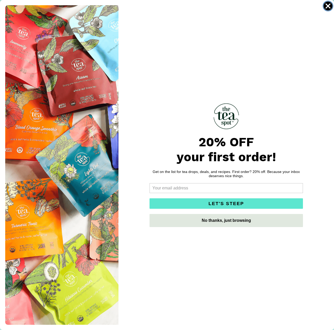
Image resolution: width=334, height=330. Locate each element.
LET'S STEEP (226, 203)
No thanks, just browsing (226, 220)
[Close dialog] (328, 6)
